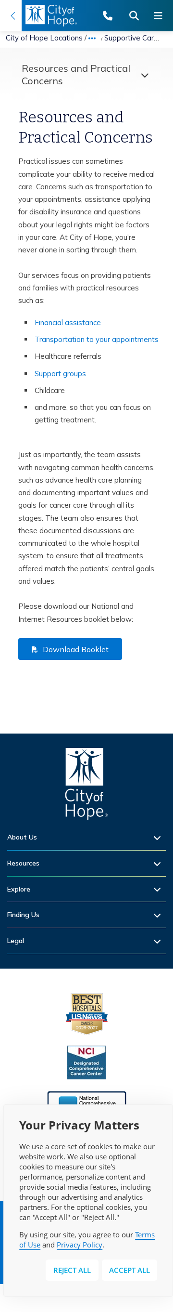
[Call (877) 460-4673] (113, 15)
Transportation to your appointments (97, 339)
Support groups (60, 373)
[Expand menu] (142, 74)
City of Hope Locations (44, 37)
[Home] (86, 786)
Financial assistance (68, 322)
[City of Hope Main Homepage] (11, 15)
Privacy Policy (79, 1244)
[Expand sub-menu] (159, 837)
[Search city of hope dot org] (137, 15)
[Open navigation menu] (161, 15)
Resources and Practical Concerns (76, 74)
